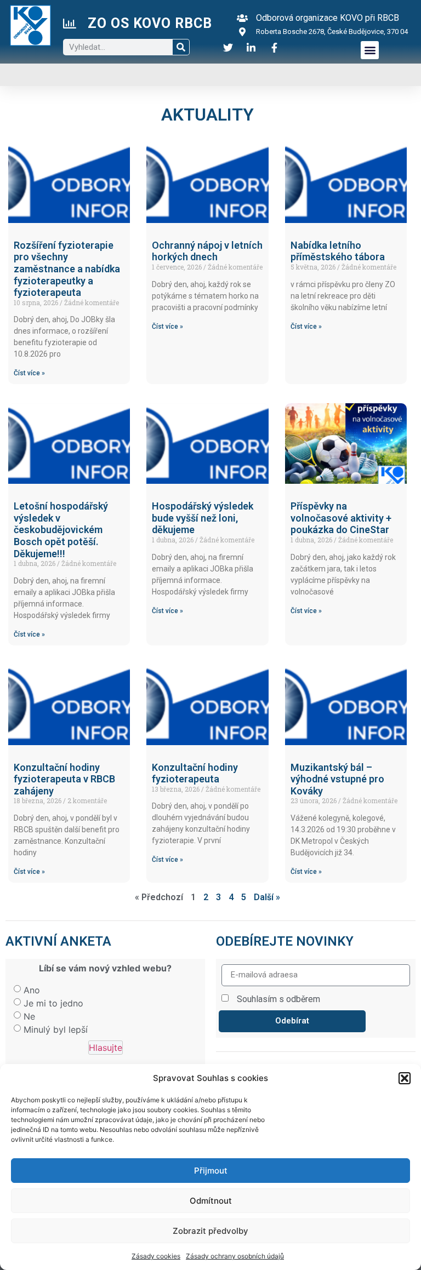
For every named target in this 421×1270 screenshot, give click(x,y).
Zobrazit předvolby (210, 1231)
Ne (29, 1016)
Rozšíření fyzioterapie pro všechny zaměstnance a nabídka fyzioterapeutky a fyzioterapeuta (67, 268)
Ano (32, 990)
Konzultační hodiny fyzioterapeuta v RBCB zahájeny (64, 779)
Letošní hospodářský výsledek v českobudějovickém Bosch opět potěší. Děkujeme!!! (61, 529)
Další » (267, 897)
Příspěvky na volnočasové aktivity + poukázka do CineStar (341, 517)
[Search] (181, 47)
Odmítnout (211, 1200)
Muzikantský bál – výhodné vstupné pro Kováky (337, 779)
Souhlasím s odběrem (278, 999)
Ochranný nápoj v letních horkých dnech (207, 251)
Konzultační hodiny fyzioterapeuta (195, 773)
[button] (404, 1078)
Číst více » (29, 373)
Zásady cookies (156, 1256)
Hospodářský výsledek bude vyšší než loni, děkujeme (202, 517)
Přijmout (210, 1170)
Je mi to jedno (53, 1003)
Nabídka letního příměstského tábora (338, 251)
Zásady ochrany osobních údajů (235, 1256)
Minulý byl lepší (56, 1029)
